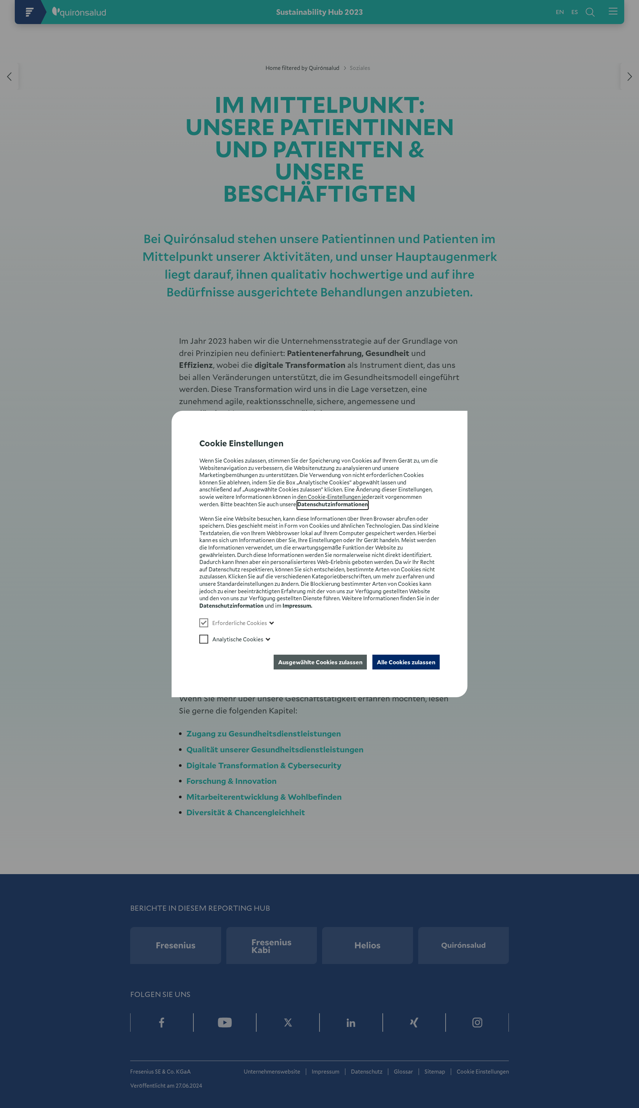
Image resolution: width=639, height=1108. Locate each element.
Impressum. (297, 605)
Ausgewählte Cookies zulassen (320, 662)
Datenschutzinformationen (332, 504)
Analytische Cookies (237, 639)
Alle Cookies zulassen (406, 662)
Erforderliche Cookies (239, 623)
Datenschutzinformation (231, 605)
